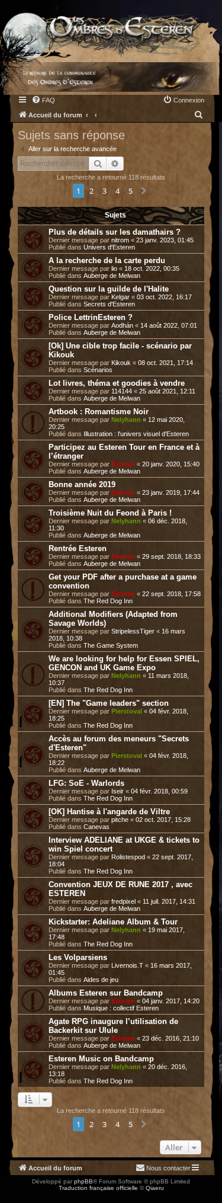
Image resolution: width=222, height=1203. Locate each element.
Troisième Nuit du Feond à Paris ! (110, 512)
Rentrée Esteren (78, 548)
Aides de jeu (100, 979)
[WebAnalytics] (23, 1198)
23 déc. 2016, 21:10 (170, 1038)
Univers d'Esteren (109, 247)
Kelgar (120, 296)
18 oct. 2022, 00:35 (151, 268)
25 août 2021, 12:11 (167, 391)
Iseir (117, 791)
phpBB (83, 1181)
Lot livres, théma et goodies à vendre (117, 383)
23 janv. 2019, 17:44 (171, 492)
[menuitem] (43, 100)
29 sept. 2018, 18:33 (171, 556)
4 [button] (117, 190)
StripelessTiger (133, 631)
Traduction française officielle (98, 1188)
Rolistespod (128, 856)
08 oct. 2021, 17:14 (165, 362)
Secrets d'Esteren (109, 304)
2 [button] (91, 190)
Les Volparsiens (78, 957)
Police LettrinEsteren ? (91, 317)
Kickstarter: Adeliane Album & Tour (113, 921)
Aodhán (122, 325)
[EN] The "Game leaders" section (109, 703)
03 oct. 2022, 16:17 (164, 296)
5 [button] (130, 190)
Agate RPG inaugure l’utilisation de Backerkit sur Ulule (113, 1026)
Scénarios (97, 369)
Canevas (96, 826)
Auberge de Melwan (111, 275)
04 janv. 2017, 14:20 (171, 1000)
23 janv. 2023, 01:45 (165, 240)
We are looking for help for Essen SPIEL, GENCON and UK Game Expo (124, 663)
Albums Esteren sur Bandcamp (106, 992)
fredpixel (123, 901)
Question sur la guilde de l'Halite (109, 288)
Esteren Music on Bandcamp (101, 1058)
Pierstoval (126, 711)
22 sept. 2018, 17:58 (171, 593)
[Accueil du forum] (111, 28)
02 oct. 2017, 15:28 (163, 819)
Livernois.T (127, 965)
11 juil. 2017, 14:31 (169, 901)
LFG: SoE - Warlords (86, 783)
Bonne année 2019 (82, 484)
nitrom (120, 240)
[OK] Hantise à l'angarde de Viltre (109, 811)
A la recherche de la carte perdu (107, 260)
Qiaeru (155, 1188)
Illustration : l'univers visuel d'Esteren (136, 433)
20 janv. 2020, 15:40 (171, 464)
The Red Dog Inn (108, 600)
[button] (144, 191)
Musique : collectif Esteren (121, 1008)
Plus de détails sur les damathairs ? (115, 232)
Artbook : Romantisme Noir (99, 411)
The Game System (110, 645)
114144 (121, 391)
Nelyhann (126, 419)
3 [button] (104, 190)
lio (114, 268)
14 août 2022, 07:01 (168, 325)
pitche (119, 819)
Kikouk (121, 362)
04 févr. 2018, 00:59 (159, 791)
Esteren (123, 464)
